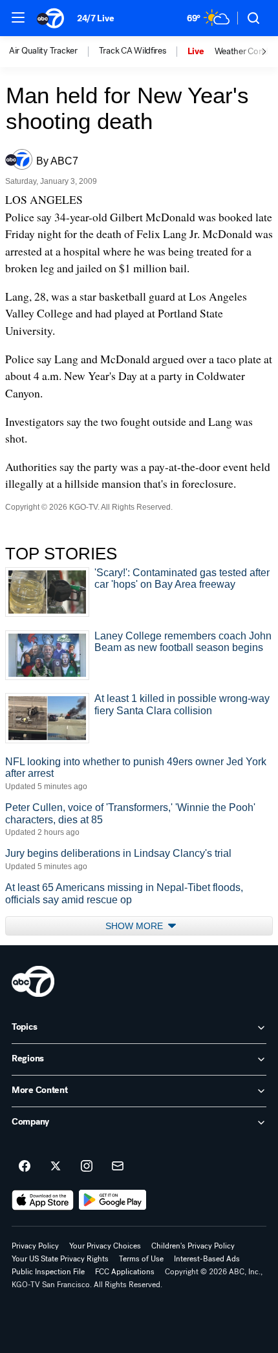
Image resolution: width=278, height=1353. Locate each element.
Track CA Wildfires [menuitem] (132, 50)
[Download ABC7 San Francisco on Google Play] (113, 1200)
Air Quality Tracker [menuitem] (43, 50)
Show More (135, 926)
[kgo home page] (33, 981)
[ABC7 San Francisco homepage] (50, 18)
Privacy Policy (35, 1246)
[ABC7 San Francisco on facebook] (24, 1166)
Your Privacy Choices (105, 1246)
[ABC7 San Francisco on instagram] (87, 1166)
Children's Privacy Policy (193, 1246)
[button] (18, 17)
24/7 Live (95, 18)
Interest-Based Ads (207, 1259)
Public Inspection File (48, 1272)
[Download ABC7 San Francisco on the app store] (43, 1200)
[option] (54, 51)
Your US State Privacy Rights (60, 1259)
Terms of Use (141, 1259)
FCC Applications (125, 1272)
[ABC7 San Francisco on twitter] (56, 1166)
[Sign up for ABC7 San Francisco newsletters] (118, 1166)
